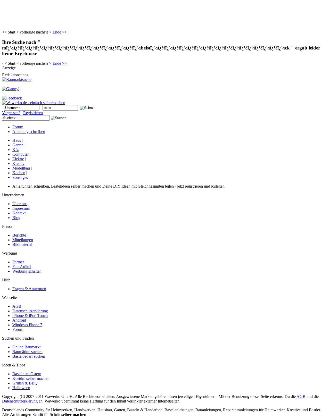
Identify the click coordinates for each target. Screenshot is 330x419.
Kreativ (18, 163)
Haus (16, 140)
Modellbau (21, 168)
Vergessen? (11, 113)
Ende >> (60, 32)
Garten (17, 145)
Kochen (18, 173)
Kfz (15, 149)
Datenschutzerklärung (20, 401)
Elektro (18, 159)
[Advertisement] (96, 13)
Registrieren (33, 113)
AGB (301, 396)
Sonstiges (20, 177)
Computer (20, 154)
